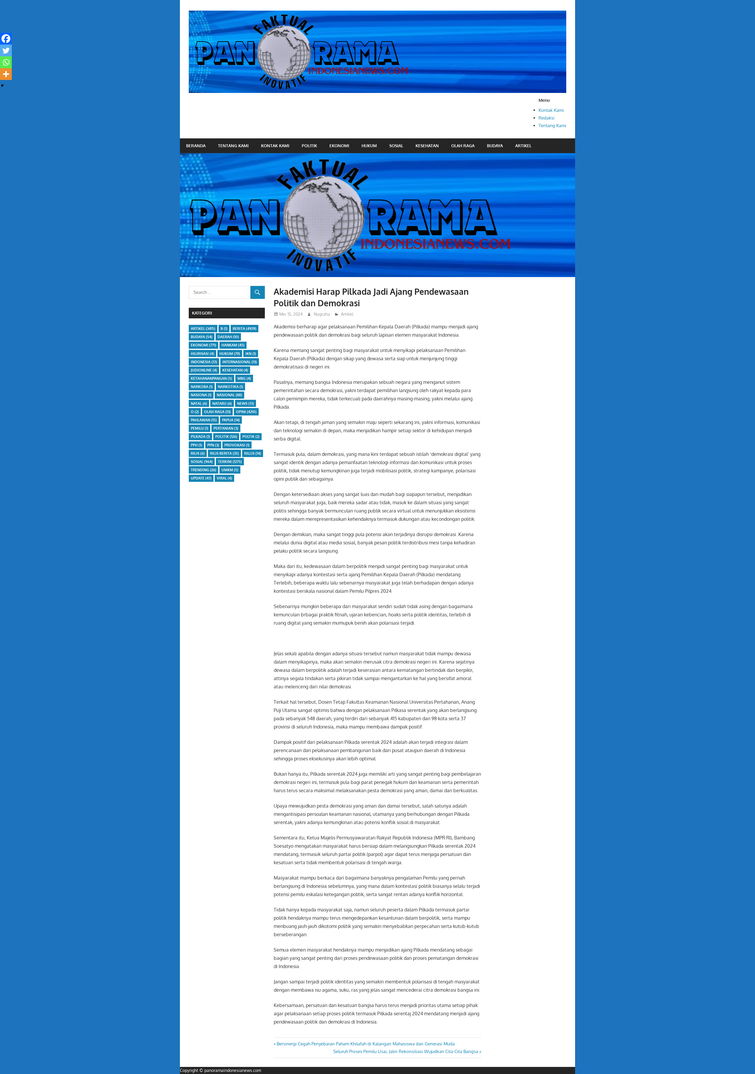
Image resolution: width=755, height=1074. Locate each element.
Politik (309, 145)
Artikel (523, 145)
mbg (244, 378)
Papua (231, 420)
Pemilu (199, 428)
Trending (203, 470)
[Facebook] (6, 39)
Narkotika (230, 386)
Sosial (396, 145)
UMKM (229, 470)
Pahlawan (204, 420)
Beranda (196, 145)
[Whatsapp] (6, 62)
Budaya (495, 145)
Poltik (251, 436)
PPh (196, 445)
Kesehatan (427, 145)
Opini (246, 412)
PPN (213, 445)
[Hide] (2, 85)
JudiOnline (204, 370)
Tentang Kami (552, 125)
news (245, 403)
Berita (244, 328)
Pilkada (200, 436)
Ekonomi (339, 145)
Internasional (239, 362)
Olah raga (463, 145)
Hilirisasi (202, 353)
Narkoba (202, 386)
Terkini (230, 461)
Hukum (369, 145)
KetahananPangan (211, 378)
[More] (6, 74)
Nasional (229, 395)
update (201, 478)
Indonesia (204, 362)
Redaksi (546, 118)
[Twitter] (6, 50)
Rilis (198, 453)
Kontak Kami (551, 110)
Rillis (252, 453)
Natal (199, 403)
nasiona (201, 395)
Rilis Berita (224, 453)
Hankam (232, 345)
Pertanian (226, 428)
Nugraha (322, 314)
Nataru (222, 403)
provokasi (237, 445)
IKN (250, 353)
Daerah (228, 337)
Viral (224, 478)
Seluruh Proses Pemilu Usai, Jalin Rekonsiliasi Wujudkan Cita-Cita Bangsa (405, 1051)
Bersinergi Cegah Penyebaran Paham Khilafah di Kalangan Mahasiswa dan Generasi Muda (365, 1044)
